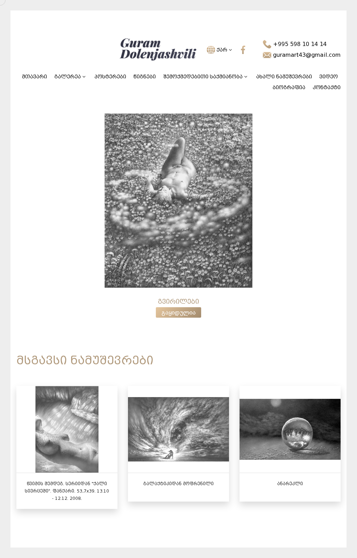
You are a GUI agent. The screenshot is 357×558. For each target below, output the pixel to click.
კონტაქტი (327, 88)
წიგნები (145, 77)
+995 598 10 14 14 (299, 44)
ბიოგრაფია (289, 88)
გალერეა (68, 77)
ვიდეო (328, 77)
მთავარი (34, 77)
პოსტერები (110, 77)
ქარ (222, 50)
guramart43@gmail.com (306, 55)
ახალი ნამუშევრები (284, 77)
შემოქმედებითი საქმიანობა (203, 77)
